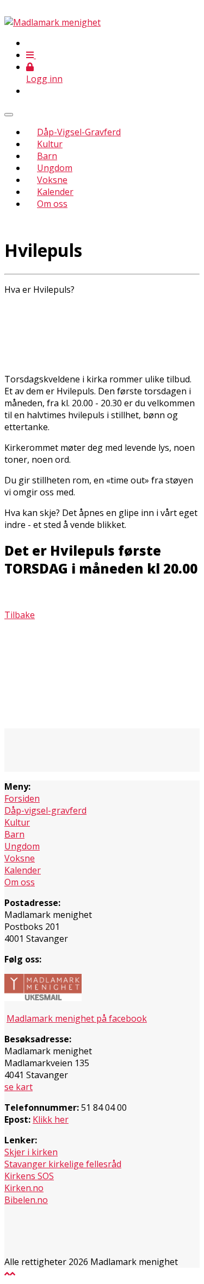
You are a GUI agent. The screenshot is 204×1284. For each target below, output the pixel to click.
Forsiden (22, 798)
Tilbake (19, 615)
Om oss (52, 204)
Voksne (52, 180)
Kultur (50, 144)
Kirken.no (24, 1188)
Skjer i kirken (31, 1152)
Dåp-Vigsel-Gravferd (79, 132)
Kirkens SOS (29, 1176)
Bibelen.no (26, 1200)
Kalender (55, 192)
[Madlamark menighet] (52, 22)
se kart (18, 1087)
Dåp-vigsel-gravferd (45, 810)
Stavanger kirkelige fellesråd (62, 1164)
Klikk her (51, 1119)
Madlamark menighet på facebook (77, 1018)
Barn (47, 156)
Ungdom (54, 168)
